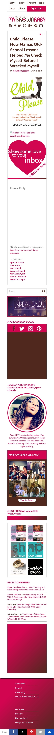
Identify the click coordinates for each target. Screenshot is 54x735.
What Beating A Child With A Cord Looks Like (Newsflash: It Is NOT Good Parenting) (26, 597)
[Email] (40, 732)
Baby (21, 2)
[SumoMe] (49, 732)
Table (41, 2)
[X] (22, 732)
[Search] (44, 291)
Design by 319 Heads (24, 722)
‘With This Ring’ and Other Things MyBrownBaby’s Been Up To (26, 588)
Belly (12, 2)
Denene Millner (21, 71)
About (22, 8)
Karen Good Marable (16, 587)
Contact (18, 688)
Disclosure (19, 709)
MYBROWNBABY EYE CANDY (24, 454)
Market (38, 8)
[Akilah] (18, 550)
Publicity (18, 714)
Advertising (20, 692)
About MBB (20, 683)
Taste (12, 8)
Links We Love (21, 718)
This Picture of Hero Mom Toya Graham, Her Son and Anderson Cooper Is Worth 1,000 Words (26, 616)
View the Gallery (27, 500)
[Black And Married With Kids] (18, 567)
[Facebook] (13, 732)
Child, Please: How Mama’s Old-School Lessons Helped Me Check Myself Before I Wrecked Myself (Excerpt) (18, 271)
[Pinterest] (31, 732)
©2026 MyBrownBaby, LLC (27, 697)
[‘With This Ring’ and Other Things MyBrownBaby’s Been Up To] (36, 470)
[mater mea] (35, 567)
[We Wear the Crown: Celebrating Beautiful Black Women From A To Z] (18, 470)
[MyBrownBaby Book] (18, 533)
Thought (31, 2)
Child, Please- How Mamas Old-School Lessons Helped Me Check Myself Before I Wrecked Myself (26, 52)
